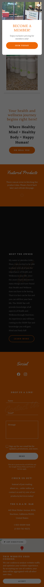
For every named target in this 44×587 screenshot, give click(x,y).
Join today (22, 45)
